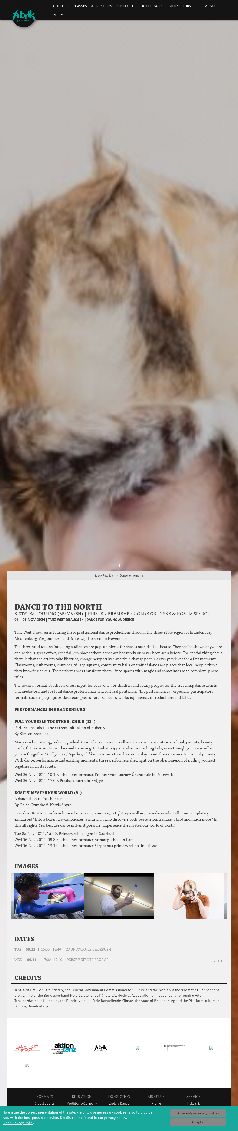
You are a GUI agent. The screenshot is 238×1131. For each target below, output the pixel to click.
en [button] (54, 15)
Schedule (60, 6)
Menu (209, 6)
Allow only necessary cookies (198, 1113)
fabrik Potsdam (104, 579)
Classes (80, 6)
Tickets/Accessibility (159, 6)
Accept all (198, 1122)
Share (217, 953)
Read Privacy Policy (18, 1122)
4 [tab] (129, 926)
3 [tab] (122, 926)
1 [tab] (108, 926)
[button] (195, 6)
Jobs (186, 6)
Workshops (101, 6)
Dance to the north (131, 579)
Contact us (126, 6)
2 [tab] (115, 926)
